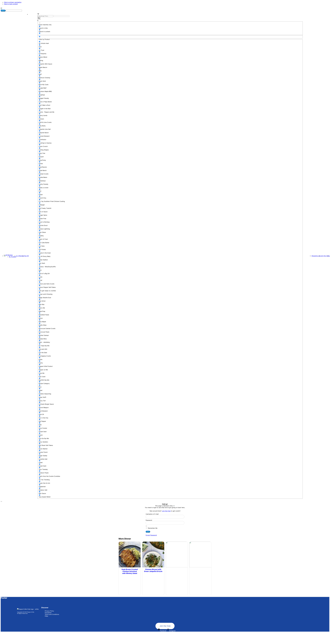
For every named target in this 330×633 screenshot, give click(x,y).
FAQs (46, 616)
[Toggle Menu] (1, 7)
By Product (12, 257)
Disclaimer (48, 613)
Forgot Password (151, 535)
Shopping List (316, 256)
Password (149, 520)
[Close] (1, 501)
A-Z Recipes (20, 256)
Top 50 (26, 256)
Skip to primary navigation (12, 2)
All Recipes (9, 255)
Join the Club (324, 256)
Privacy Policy (49, 611)
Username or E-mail (152, 514)
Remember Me (152, 528)
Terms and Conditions (52, 614)
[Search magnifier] (39, 18)
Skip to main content (11, 4)
